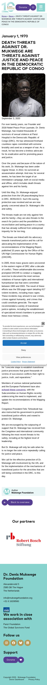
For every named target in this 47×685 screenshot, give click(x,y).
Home (4, 16)
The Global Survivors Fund (16, 627)
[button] (43, 323)
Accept (23, 343)
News (11, 16)
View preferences (23, 357)
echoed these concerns (14, 390)
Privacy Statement (28, 362)
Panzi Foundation (11, 624)
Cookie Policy (16, 362)
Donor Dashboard (16, 679)
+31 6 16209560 (11, 601)
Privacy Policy (34, 679)
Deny (23, 350)
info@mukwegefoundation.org (17, 598)
